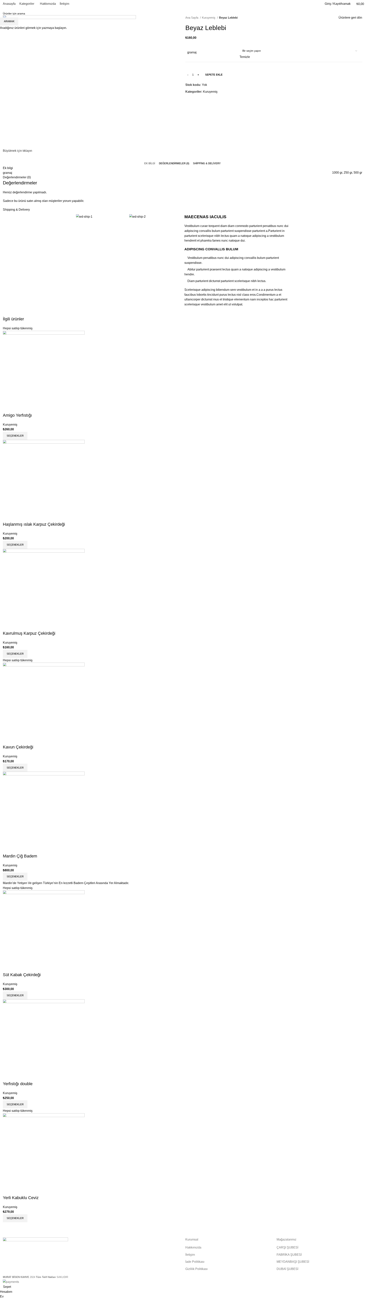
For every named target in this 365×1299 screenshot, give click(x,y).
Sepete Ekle (214, 74)
